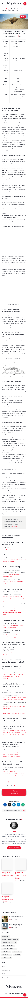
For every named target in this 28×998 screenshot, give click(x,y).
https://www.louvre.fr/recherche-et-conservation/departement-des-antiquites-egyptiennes (14, 599)
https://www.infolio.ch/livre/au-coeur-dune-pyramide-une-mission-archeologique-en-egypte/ (13, 754)
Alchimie (5, 936)
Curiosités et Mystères (9, 942)
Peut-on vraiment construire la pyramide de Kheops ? (7, 874)
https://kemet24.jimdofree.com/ (11, 652)
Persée (4, 583)
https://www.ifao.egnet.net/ (10, 550)
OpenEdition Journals (8, 576)
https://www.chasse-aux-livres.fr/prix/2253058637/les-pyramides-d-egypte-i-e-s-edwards (14, 774)
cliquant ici (15, 526)
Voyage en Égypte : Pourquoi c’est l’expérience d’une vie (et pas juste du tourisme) (20, 875)
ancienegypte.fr (14, 637)
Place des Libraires (19, 713)
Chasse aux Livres (20, 776)
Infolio (19, 756)
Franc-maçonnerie (8, 945)
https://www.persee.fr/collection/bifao (13, 581)
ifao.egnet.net (11, 561)
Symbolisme (6, 954)
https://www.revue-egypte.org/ (11, 625)
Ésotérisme (6, 957)
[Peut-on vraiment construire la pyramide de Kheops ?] (5, 926)
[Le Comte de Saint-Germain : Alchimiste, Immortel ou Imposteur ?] (5, 919)
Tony (13, 831)
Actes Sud (20, 699)
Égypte (12, 782)
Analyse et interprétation (10, 939)
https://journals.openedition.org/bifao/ (13, 574)
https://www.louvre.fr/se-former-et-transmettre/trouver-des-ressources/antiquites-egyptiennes (12, 610)
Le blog (4, 981)
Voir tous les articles (14, 847)
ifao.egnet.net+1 (7, 552)
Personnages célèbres (9, 948)
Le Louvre (12, 601)
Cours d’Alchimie (6, 970)
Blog (7, 9)
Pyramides (17, 782)
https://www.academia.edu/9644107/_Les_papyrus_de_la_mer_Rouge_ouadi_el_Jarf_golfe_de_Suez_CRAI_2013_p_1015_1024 (14, 733)
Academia (5, 737)
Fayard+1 (5, 678)
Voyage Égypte (6, 977)
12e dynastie (17, 785)
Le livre (3, 973)
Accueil (3, 9)
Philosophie (6, 951)
